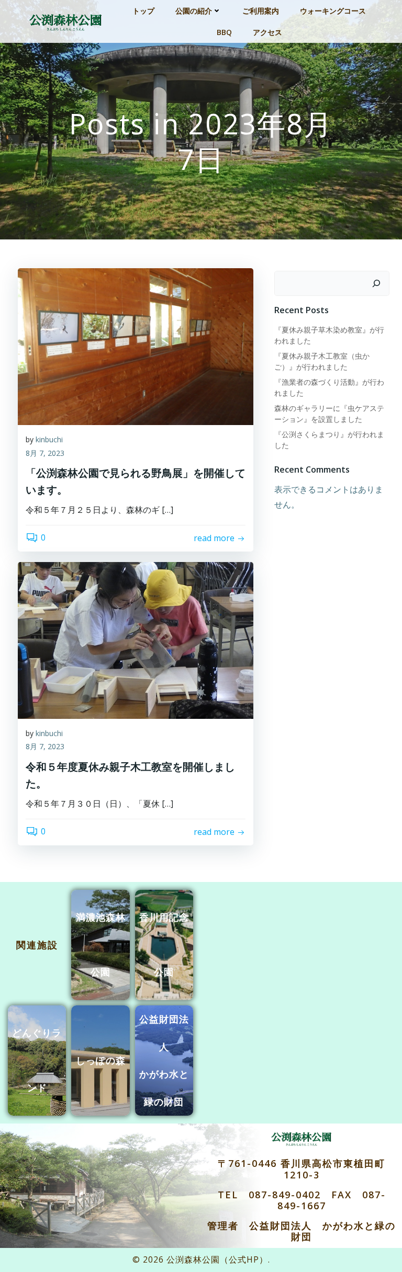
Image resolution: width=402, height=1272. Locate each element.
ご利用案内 (260, 11)
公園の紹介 (193, 11)
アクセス (267, 32)
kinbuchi (49, 439)
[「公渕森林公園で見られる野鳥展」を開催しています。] (135, 345)
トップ (143, 11)
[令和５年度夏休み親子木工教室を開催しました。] (135, 639)
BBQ (224, 32)
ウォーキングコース (333, 11)
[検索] (376, 283)
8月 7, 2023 (45, 453)
